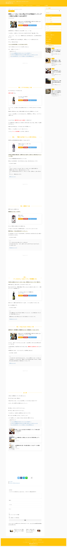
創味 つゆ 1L (20, 215)
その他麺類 (46, 5)
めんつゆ (54, 75)
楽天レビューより (12, 176)
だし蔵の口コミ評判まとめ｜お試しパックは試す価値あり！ (56, 51)
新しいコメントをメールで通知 (14, 514)
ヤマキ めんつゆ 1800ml (22, 96)
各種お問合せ (40, 539)
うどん (48, 28)
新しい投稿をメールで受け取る (14, 517)
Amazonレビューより (13, 247)
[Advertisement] (25, 72)
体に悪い (57, 74)
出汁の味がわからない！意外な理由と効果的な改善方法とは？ (56, 82)
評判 (59, 64)
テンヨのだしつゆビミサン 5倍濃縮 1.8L (25, 291)
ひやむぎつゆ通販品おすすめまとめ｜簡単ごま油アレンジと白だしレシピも (24, 54)
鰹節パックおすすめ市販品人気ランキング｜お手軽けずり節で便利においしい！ (56, 92)
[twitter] (19, 478)
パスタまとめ (38, 5)
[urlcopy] (32, 478)
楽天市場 (25, 25)
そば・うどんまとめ (29, 5)
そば (48, 26)
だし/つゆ (10, 481)
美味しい (55, 65)
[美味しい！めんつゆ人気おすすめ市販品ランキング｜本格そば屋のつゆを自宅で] (24, 478)
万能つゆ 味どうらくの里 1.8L (24, 143)
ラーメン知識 (49, 17)
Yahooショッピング (32, 25)
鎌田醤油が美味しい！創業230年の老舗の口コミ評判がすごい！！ (56, 62)
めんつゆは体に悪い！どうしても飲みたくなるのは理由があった (22, 56)
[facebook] (21, 478)
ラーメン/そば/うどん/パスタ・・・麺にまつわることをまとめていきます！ (33, 542)
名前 (10, 500)
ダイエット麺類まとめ (50, 34)
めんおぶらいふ (9, 3)
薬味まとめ (49, 41)
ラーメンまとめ (21, 5)
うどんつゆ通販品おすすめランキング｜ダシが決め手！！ (21, 53)
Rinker (23, 23)
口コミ (58, 64)
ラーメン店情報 (49, 21)
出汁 (58, 84)
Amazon (20, 25)
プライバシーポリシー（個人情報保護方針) (31, 539)
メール (10, 504)
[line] (26, 478)
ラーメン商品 (49, 19)
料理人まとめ (49, 43)
